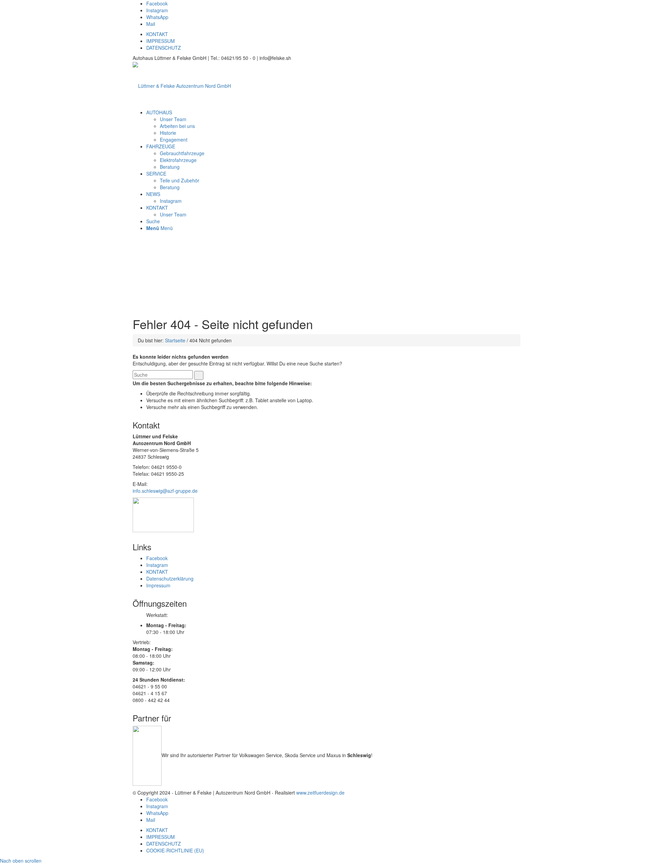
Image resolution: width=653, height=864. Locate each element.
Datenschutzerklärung (170, 578)
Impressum (158, 585)
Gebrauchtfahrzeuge (182, 153)
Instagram (171, 200)
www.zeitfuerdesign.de (320, 792)
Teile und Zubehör (179, 180)
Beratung (170, 166)
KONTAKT (157, 34)
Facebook (157, 558)
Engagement (173, 139)
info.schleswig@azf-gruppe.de (165, 490)
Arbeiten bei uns (177, 126)
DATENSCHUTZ (163, 47)
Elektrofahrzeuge (178, 160)
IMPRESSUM (160, 40)
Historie (168, 132)
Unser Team (173, 119)
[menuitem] (159, 112)
